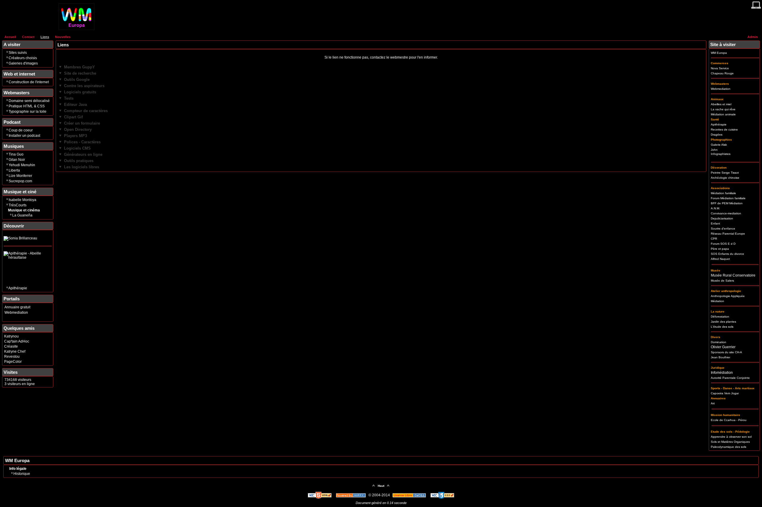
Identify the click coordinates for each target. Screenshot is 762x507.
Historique (21, 474)
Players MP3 (75, 136)
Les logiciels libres (81, 167)
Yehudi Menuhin (22, 165)
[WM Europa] (76, 29)
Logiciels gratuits (80, 92)
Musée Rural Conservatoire (733, 275)
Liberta (14, 170)
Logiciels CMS (77, 148)
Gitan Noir (17, 160)
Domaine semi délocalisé (29, 101)
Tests (69, 98)
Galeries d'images (23, 63)
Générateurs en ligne (83, 154)
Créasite (11, 346)
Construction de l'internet (29, 82)
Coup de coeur (21, 130)
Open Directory (78, 129)
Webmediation (16, 312)
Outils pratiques (78, 160)
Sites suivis (18, 53)
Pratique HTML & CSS (27, 106)
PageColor (13, 362)
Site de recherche (80, 73)
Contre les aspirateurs (84, 86)
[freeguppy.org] (351, 495)
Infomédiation (722, 373)
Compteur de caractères (86, 111)
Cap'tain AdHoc (16, 341)
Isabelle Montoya (22, 200)
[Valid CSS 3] (442, 495)
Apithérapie (17, 288)
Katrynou (11, 336)
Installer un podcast (24, 136)
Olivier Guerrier (723, 347)
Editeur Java (75, 104)
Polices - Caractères (82, 142)
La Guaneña (22, 215)
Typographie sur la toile (27, 111)
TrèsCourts (17, 205)
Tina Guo (16, 154)
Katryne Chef (14, 351)
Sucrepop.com (20, 181)
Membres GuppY (79, 67)
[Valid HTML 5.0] (320, 495)
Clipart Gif (73, 117)
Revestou (12, 356)
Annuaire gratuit (17, 307)
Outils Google (77, 79)
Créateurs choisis (23, 58)
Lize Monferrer (20, 176)
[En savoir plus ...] (410, 495)
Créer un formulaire (82, 123)
